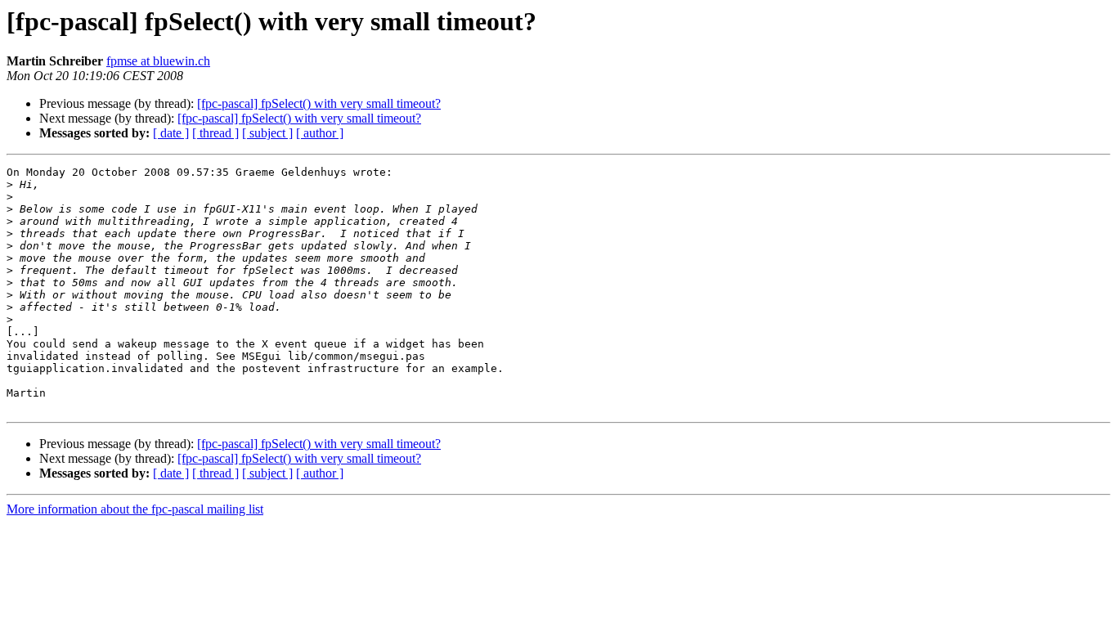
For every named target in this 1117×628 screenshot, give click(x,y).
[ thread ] (215, 133)
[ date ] (171, 133)
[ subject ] (267, 133)
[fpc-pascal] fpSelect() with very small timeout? (319, 103)
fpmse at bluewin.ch (158, 61)
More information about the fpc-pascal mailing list (135, 509)
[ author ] (319, 133)
